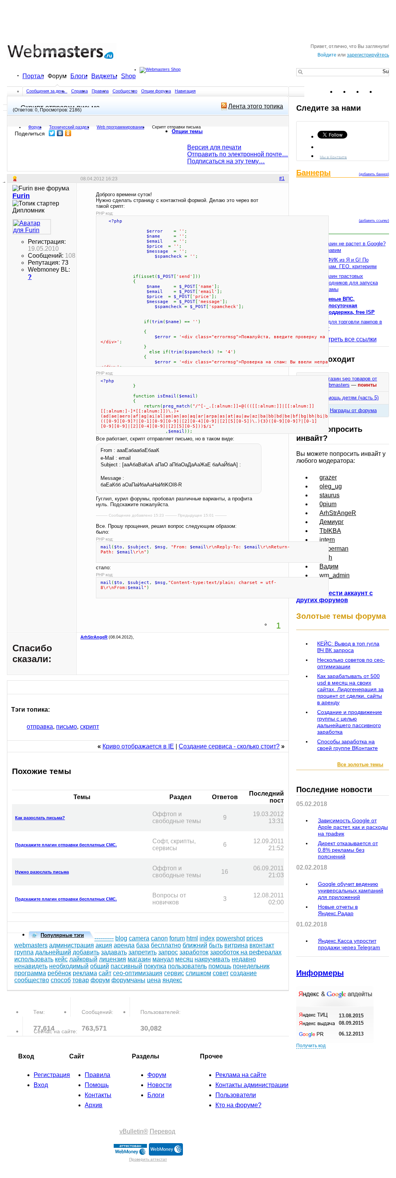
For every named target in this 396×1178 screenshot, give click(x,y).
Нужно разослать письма (42, 872)
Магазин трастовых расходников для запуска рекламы (348, 282)
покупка (155, 966)
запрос (168, 952)
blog (121, 938)
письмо (66, 726)
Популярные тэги (62, 935)
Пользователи (235, 1095)
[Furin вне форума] (31, 227)
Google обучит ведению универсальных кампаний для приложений (350, 890)
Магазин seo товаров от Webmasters (349, 382)
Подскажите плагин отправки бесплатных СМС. (66, 844)
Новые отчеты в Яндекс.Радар (338, 910)
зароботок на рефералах (246, 952)
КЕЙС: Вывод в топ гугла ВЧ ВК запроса (348, 646)
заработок (193, 952)
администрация (71, 945)
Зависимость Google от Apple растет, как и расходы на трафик (353, 827)
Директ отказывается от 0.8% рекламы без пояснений (348, 850)
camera (139, 938)
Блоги (78, 76)
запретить (142, 952)
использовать (33, 959)
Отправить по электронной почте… (237, 154)
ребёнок (59, 973)
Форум (57, 76)
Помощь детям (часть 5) (350, 398)
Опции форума (156, 91)
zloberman (333, 548)
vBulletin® (133, 1131)
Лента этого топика (255, 106)
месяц (184, 959)
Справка (79, 91)
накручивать (212, 959)
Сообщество (125, 91)
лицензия (112, 959)
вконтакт (261, 945)
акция (104, 945)
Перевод (162, 1131)
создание (243, 973)
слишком (198, 973)
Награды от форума (353, 410)
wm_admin (334, 575)
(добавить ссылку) (374, 221)
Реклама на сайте (240, 1075)
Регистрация (52, 1075)
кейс (61, 959)
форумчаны (128, 980)
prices (254, 938)
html (192, 938)
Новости (159, 1085)
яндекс (172, 980)
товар (80, 980)
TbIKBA (330, 530)
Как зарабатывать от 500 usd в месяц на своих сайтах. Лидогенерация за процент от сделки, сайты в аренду (350, 689)
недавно (244, 959)
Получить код (311, 1045)
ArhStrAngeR (94, 637)
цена (154, 980)
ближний (195, 945)
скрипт (89, 726)
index (207, 938)
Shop (128, 76)
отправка (40, 726)
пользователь (187, 966)
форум (100, 980)
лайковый (83, 959)
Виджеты (104, 76)
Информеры (320, 973)
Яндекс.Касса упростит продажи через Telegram (349, 944)
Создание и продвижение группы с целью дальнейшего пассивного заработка (349, 722)
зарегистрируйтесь (368, 55)
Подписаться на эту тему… (226, 161)
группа (24, 952)
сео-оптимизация (137, 973)
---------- (104, 938)
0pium (327, 504)
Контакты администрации (251, 1085)
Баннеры (313, 172)
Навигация (185, 91)
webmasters (31, 945)
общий (99, 966)
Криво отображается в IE (138, 746)
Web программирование (120, 127)
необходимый (69, 966)
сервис (174, 973)
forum (177, 938)
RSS (382, 91)
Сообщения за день (46, 91)
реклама (85, 973)
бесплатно (166, 945)
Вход (41, 1085)
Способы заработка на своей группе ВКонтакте (347, 744)
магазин (139, 959)
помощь (219, 966)
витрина (236, 945)
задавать (114, 952)
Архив (93, 1105)
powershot (230, 938)
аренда (124, 945)
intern (327, 539)
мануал (163, 959)
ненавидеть (31, 966)
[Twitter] (52, 133)
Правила (100, 91)
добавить (86, 952)
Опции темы (187, 131)
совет (221, 973)
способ (61, 980)
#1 (282, 178)
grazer (328, 477)
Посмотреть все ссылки (343, 339)
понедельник (251, 966)
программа (30, 973)
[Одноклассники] (68, 133)
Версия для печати (214, 147)
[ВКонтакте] (60, 133)
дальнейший (53, 952)
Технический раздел (69, 127)
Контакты (98, 1095)
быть (216, 945)
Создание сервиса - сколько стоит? (229, 746)
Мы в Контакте (333, 156)
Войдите (326, 55)
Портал (33, 76)
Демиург (331, 522)
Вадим (328, 566)
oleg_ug (330, 486)
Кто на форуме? (238, 1105)
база (142, 945)
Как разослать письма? (40, 817)
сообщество (31, 980)
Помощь (97, 1085)
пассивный (126, 966)
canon (159, 938)
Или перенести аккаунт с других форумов (334, 596)
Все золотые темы (360, 764)
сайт (105, 973)
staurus (329, 495)
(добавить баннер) (374, 174)
